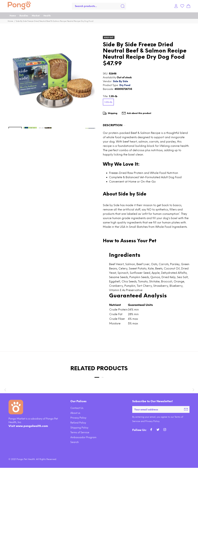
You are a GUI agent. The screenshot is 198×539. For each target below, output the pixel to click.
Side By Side (120, 81)
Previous (5, 390)
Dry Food (124, 85)
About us (75, 412)
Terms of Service (79, 432)
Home (10, 21)
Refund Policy (78, 422)
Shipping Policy (79, 427)
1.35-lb (108, 102)
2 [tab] (102, 377)
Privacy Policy (78, 417)
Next (193, 390)
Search (74, 442)
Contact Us (76, 408)
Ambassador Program (83, 437)
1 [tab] (97, 377)
